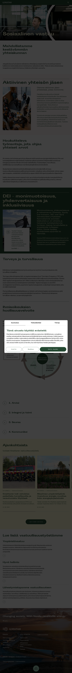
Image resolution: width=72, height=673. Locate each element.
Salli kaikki (53, 349)
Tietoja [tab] (57, 323)
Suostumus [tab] (15, 323)
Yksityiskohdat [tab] (36, 323)
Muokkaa (31, 349)
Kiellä (13, 349)
